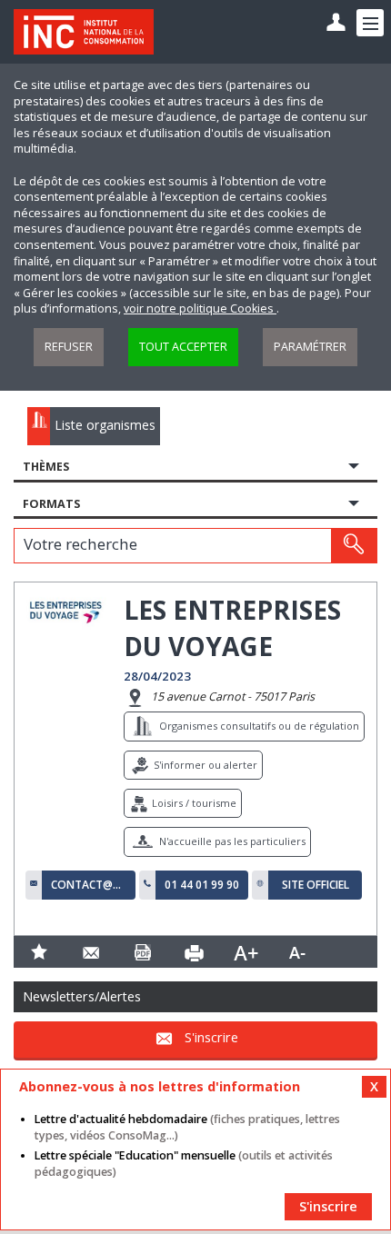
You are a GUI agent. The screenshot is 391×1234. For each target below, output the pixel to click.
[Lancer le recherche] (353, 545)
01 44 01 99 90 (202, 885)
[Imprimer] (194, 952)
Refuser (69, 346)
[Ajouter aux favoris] (39, 952)
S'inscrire (211, 1038)
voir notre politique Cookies (200, 308)
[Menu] (370, 22)
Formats (51, 504)
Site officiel (315, 885)
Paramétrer (310, 346)
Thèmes (46, 466)
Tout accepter (183, 346)
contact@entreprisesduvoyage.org (88, 885)
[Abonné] (336, 23)
